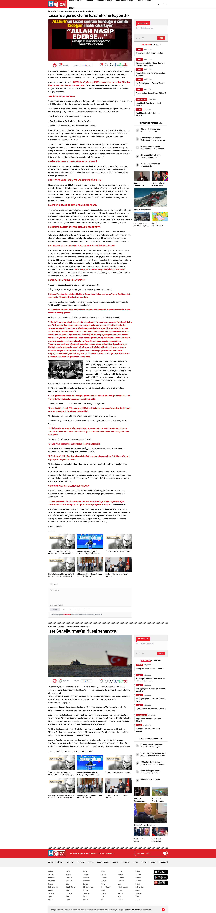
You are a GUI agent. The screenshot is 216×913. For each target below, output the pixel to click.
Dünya (61, 11)
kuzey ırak (67, 751)
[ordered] (75, 609)
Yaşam (153, 862)
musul (82, 751)
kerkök (58, 751)
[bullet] (78, 609)
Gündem (61, 627)
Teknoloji (164, 862)
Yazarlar (126, 862)
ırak (51, 751)
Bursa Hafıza (52, 11)
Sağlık (115, 862)
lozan (51, 530)
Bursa (50, 862)
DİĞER (71, 8)
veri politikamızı (133, 910)
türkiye (90, 751)
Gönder (55, 609)
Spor (136, 862)
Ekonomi (81, 862)
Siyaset (60, 862)
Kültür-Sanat (102, 862)
